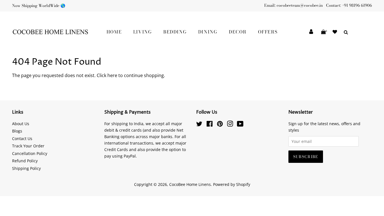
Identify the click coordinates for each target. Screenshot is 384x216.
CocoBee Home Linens (190, 184)
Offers (268, 31)
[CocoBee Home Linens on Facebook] (209, 124)
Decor (238, 31)
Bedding (175, 31)
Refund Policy (25, 160)
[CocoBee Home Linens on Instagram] (230, 124)
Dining (208, 31)
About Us (20, 123)
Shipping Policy (26, 168)
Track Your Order (28, 145)
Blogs (17, 131)
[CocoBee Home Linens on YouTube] (240, 124)
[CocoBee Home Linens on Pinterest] (220, 124)
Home (114, 31)
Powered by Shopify (231, 184)
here (112, 75)
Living (142, 31)
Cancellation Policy (29, 153)
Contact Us (22, 138)
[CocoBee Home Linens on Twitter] (199, 124)
